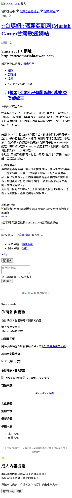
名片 (10, 78)
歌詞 (51, 393)
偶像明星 (28, 63)
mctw (4, 216)
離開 (19, 491)
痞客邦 (21, 234)
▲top (4, 254)
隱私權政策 (59, 448)
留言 (28, 234)
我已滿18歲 (8, 491)
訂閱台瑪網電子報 (55, 346)
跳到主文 (6, 42)
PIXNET (15, 448)
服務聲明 (36, 451)
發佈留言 (7, 281)
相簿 (10, 70)
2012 (24, 248)
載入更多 (7, 260)
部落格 (12, 74)
